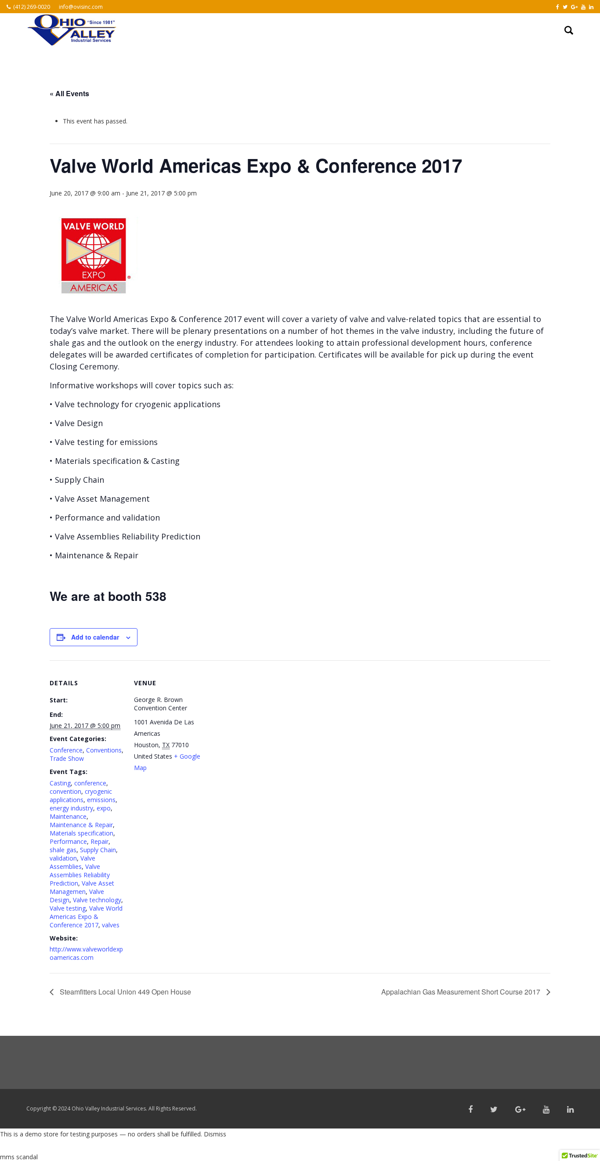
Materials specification (81, 833)
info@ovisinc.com (81, 7)
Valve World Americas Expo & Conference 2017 (86, 916)
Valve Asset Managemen (82, 887)
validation (63, 858)
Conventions (104, 750)
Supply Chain (98, 850)
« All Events (69, 93)
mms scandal (19, 1157)
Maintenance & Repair (81, 825)
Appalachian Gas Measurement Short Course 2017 (461, 992)
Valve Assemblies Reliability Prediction (80, 874)
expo (104, 808)
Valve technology (97, 900)
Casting (60, 783)
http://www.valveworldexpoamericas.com (86, 953)
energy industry (71, 808)
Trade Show (67, 758)
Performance (68, 841)
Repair (99, 841)
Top (579, 1140)
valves (110, 925)
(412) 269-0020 (31, 7)
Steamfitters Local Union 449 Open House (124, 992)
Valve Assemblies (72, 862)
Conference (66, 750)
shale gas (63, 850)
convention (65, 791)
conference (90, 783)
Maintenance (68, 816)
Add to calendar (95, 637)
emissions (101, 800)
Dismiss (215, 1134)
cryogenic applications (81, 795)
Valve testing (68, 908)
